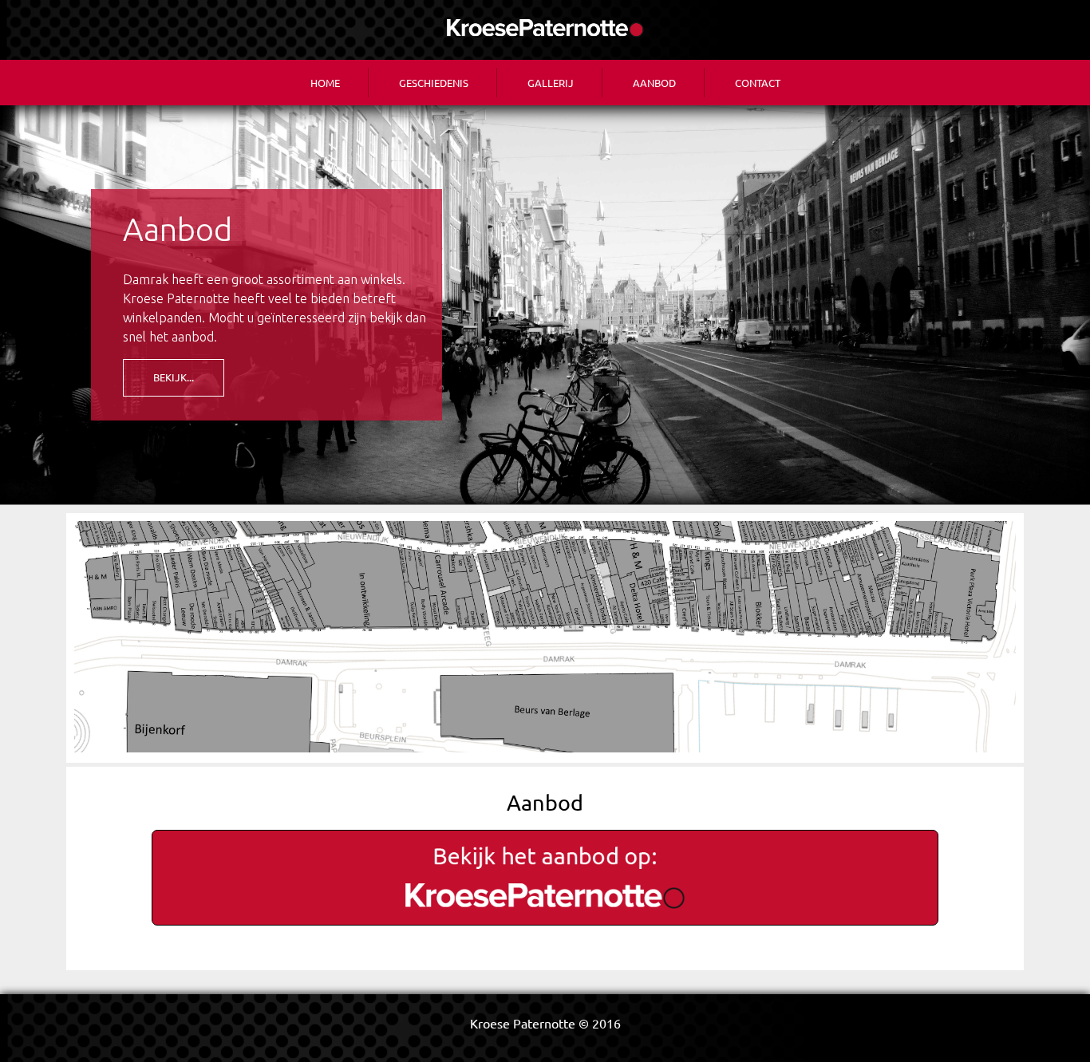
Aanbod (654, 82)
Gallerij (550, 82)
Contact (757, 82)
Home (325, 82)
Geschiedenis (433, 82)
